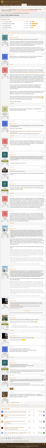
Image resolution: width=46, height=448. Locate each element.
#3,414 (43, 298)
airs (41, 415)
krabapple (40, 422)
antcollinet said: (13, 335)
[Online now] (4, 320)
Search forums (7, 6)
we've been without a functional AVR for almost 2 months (32, 72)
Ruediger (5, 412)
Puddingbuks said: (13, 37)
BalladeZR (6, 423)
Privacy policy (38, 443)
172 (15, 32)
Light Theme (4, 443)
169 (8, 32)
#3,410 (43, 196)
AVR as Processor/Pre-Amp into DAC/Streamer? (15, 411)
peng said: (12, 169)
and (15, 402)
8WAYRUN (28, 446)
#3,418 (43, 360)
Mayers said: (12, 317)
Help (42, 443)
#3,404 (43, 106)
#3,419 (43, 375)
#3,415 (43, 315)
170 (11, 32)
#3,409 (43, 181)
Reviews (11, 4)
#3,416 (43, 333)
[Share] (41, 35)
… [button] (6, 32)
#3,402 (43, 54)
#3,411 (43, 211)
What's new (30, 4)
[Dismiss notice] (44, 9)
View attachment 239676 (14, 304)
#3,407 (43, 152)
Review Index (18, 4)
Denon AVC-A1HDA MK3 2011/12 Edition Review (15, 432)
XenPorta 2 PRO (18, 446)
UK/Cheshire (6, 329)
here (15, 10)
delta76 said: (12, 362)
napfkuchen (6, 430)
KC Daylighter (38, 96)
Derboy (5, 417)
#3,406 (43, 138)
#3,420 (43, 392)
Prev (3, 32)
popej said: (12, 183)
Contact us (27, 443)
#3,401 (43, 35)
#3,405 (43, 121)
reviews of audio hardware (22, 9)
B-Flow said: (12, 154)
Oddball (41, 428)
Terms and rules (32, 443)
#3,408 (43, 167)
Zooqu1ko (40, 412)
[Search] (44, 5)
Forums (24, 4)
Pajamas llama (40, 433)
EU (7, 237)
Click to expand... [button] (27, 310)
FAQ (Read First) (4, 4)
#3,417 (43, 346)
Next (18, 32)
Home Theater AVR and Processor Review (19, 412)
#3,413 (43, 266)
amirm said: (12, 300)
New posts (2, 6)
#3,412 (43, 226)
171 (13, 32)
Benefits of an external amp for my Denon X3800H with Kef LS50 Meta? (14, 428)
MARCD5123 (6, 433)
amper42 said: (12, 123)
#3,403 (43, 67)
